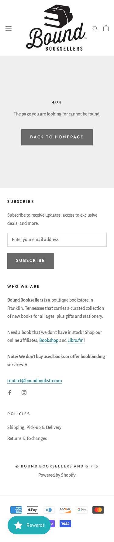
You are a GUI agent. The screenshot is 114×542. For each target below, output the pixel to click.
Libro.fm (75, 340)
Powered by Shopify (57, 475)
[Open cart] (106, 28)
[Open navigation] (8, 27)
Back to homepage (57, 137)
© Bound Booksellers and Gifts (57, 466)
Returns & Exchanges (27, 438)
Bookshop (48, 340)
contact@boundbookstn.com (34, 380)
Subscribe (30, 260)
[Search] (95, 28)
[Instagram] (24, 392)
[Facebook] (9, 392)
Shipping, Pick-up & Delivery (34, 427)
